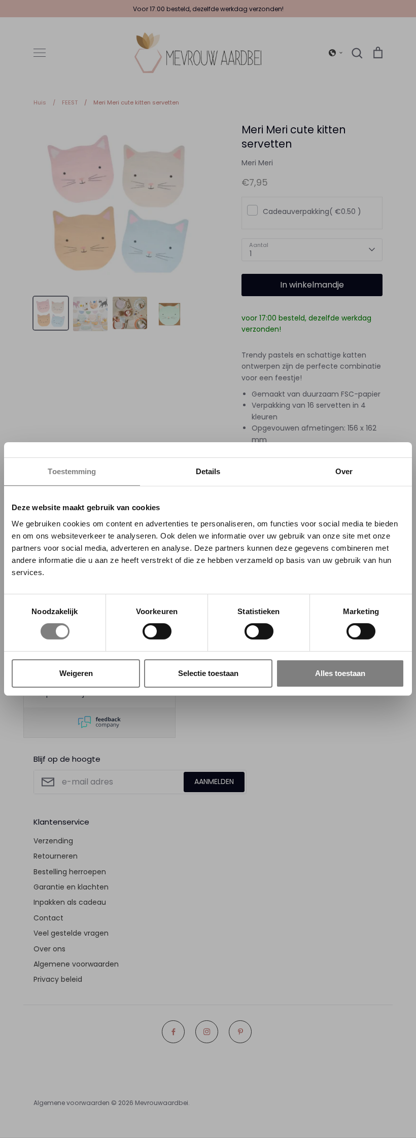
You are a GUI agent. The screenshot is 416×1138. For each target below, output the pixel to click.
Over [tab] (344, 471)
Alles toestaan (340, 673)
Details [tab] (208, 471)
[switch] (157, 631)
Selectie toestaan (208, 673)
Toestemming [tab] (72, 471)
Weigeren (76, 673)
